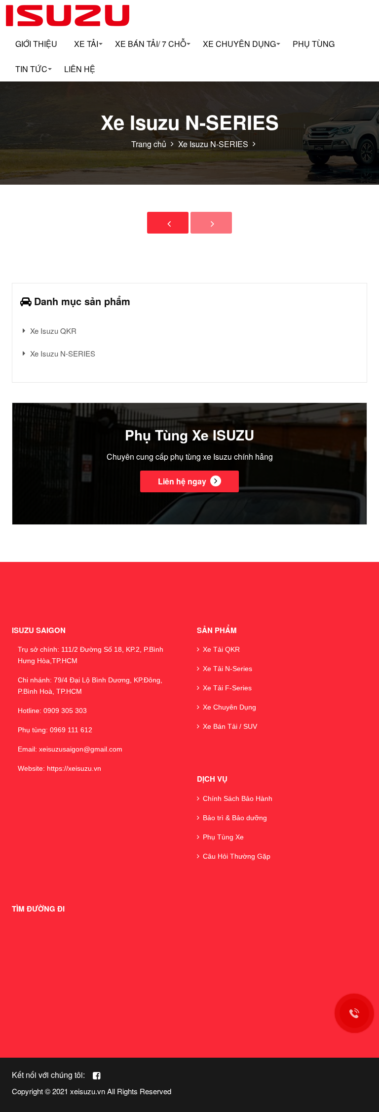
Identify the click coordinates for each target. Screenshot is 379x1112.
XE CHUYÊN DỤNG (239, 43)
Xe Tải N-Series (227, 669)
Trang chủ (148, 144)
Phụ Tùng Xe (223, 837)
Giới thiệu (36, 43)
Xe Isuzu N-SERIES (213, 144)
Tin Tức (31, 69)
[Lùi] (168, 223)
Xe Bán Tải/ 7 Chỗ (150, 43)
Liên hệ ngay (183, 481)
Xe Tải (86, 43)
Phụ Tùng (314, 43)
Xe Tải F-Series (227, 688)
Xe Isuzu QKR (53, 330)
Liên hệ (79, 69)
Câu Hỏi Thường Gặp (236, 856)
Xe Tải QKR (221, 649)
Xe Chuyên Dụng (229, 707)
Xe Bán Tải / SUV (230, 726)
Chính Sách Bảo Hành (237, 798)
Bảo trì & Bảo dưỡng (235, 818)
